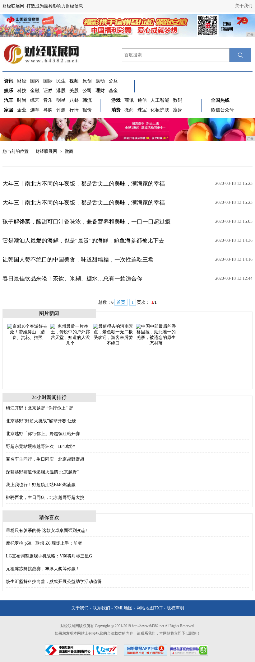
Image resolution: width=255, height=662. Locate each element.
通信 (142, 100)
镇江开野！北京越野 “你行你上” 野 (39, 408)
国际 (48, 80)
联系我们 (101, 608)
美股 (74, 90)
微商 (129, 109)
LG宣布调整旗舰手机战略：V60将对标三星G (49, 556)
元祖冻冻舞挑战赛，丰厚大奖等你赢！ (43, 568)
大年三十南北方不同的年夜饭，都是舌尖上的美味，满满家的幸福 (83, 184)
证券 (48, 90)
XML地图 (123, 608)
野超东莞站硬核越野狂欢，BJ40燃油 (41, 446)
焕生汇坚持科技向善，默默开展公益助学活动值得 (54, 581)
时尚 (21, 100)
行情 (74, 109)
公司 (87, 90)
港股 (61, 90)
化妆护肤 (160, 109)
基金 (113, 90)
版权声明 (175, 608)
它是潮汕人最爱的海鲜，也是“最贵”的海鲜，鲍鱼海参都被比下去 (83, 240)
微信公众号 (222, 109)
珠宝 (142, 109)
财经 (21, 80)
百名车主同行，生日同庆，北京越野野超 (45, 459)
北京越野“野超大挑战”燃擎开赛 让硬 (41, 421)
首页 (121, 302)
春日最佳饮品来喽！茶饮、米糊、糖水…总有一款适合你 (72, 278)
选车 (34, 109)
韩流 (87, 100)
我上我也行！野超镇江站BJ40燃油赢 (41, 484)
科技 (21, 90)
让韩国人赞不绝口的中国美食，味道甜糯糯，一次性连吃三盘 (78, 259)
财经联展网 (46, 151)
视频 (74, 80)
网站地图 (145, 608)
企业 (21, 109)
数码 (177, 100)
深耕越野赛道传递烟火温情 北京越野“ (42, 472)
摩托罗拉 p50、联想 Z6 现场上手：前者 (44, 543)
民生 (61, 80)
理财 (100, 90)
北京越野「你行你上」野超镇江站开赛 (43, 433)
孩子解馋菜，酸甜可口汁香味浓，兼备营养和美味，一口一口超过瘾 (86, 221)
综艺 (34, 100)
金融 (34, 90)
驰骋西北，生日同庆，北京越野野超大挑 (45, 497)
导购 (48, 109)
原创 (87, 80)
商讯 (129, 100)
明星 (61, 100)
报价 (87, 109)
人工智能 (160, 100)
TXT (158, 608)
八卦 (74, 100)
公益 (113, 80)
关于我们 (244, 5)
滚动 (100, 80)
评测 (61, 109)
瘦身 (177, 109)
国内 (34, 80)
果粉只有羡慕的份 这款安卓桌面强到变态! (46, 530)
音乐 (48, 100)
